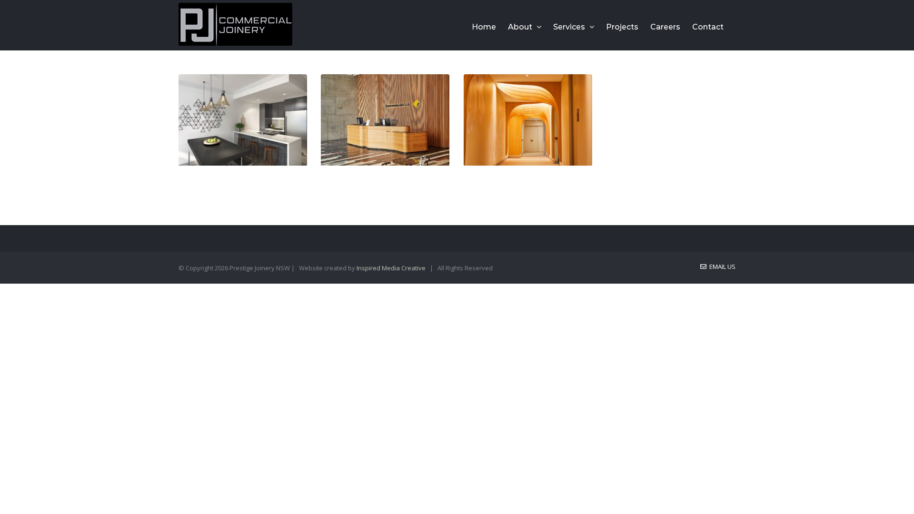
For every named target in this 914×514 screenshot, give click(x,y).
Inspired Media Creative (391, 268)
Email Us (720, 266)
